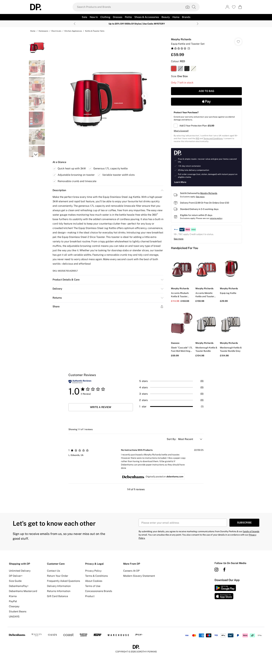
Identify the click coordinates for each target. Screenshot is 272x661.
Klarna (13, 596)
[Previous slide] (75, 23)
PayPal (13, 601)
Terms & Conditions (96, 575)
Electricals (56, 31)
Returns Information (58, 591)
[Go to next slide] (144, 96)
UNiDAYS (14, 616)
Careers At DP (131, 570)
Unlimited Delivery (19, 570)
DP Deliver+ (16, 575)
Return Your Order (57, 575)
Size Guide (15, 580)
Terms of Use (92, 586)
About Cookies (93, 580)
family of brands (251, 531)
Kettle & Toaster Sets (94, 31)
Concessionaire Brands (98, 591)
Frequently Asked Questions (63, 580)
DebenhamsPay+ (19, 586)
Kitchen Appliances (73, 31)
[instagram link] (216, 569)
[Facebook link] (224, 569)
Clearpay (14, 606)
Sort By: (172, 439)
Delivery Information (59, 586)
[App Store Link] (225, 592)
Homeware (43, 31)
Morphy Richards (181, 39)
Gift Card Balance (57, 596)
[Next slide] (198, 23)
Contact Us (53, 570)
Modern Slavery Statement (139, 575)
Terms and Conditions (213, 138)
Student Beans (17, 611)
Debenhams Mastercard (23, 591)
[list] (107, 96)
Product (89, 596)
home (32, 31)
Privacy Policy (93, 570)
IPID (197, 138)
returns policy (216, 218)
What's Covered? (181, 131)
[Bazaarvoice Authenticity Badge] (79, 381)
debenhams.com (174, 476)
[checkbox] (206, 126)
